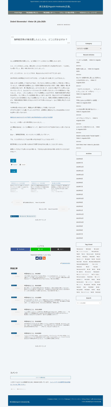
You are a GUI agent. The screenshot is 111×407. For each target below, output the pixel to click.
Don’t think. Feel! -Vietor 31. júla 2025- (88, 144)
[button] (60, 249)
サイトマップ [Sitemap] (64, 399)
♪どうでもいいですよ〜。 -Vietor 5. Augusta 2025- (87, 119)
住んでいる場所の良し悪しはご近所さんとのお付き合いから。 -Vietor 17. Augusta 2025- (88, 80)
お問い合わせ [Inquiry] (96, 399)
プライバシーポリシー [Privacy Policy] (80, 399)
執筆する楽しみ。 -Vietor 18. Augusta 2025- (87, 70)
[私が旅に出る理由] (61, 187)
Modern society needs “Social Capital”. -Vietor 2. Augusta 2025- (88, 137)
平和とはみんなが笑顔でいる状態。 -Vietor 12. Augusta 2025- (87, 102)
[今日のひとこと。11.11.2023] (20, 187)
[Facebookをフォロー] (40, 258)
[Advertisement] (40, 231)
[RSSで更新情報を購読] (44, 258)
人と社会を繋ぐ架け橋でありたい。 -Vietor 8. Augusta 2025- (87, 110)
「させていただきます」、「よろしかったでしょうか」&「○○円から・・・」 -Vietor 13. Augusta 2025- (88, 91)
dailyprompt (23, 216)
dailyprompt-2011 (31, 216)
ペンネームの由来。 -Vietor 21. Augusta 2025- (88, 61)
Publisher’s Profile (52, 399)
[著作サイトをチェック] (37, 258)
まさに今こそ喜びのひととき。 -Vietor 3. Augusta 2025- (88, 128)
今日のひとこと (15, 216)
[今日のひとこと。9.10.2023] (41, 187)
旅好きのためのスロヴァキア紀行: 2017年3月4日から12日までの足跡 (31, 117)
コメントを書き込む (40, 377)
